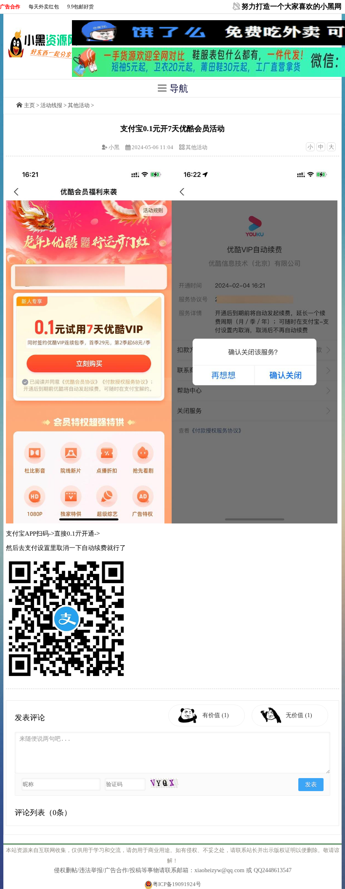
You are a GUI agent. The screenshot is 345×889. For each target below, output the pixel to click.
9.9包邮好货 (80, 7)
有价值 (215, 715)
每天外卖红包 (44, 7)
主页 (29, 105)
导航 (177, 88)
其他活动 (79, 105)
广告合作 (10, 7)
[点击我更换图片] (164, 783)
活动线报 (51, 105)
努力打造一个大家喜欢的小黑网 (292, 7)
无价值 (299, 715)
